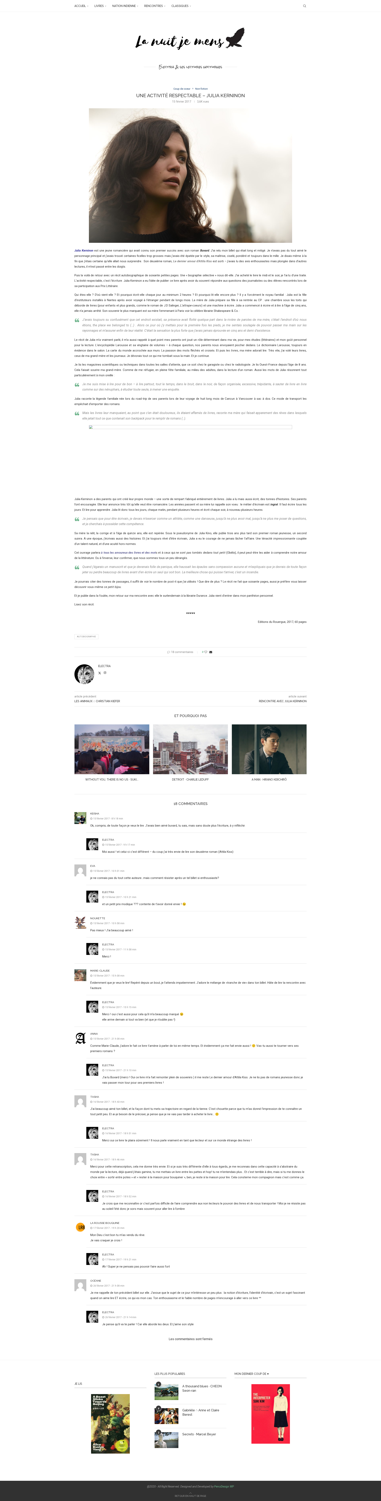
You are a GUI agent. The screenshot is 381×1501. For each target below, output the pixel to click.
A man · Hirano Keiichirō (190, 779)
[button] (79, 755)
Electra (104, 666)
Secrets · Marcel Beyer (199, 1434)
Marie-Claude (100, 970)
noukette (97, 918)
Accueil (80, 6)
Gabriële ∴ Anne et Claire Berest (200, 1412)
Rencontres (153, 6)
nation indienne (124, 6)
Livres (99, 6)
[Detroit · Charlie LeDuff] (111, 749)
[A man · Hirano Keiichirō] (190, 749)
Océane (95, 1280)
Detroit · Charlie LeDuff (111, 779)
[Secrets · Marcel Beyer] (166, 1440)
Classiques (180, 6)
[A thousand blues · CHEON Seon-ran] (166, 1392)
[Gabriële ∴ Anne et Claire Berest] (166, 1416)
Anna (94, 1033)
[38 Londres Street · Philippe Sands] (269, 749)
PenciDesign (221, 1486)
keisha (94, 813)
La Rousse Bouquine (104, 1223)
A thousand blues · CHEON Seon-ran (202, 1388)
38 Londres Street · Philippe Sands (269, 779)
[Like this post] (205, 652)
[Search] (305, 6)
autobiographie (86, 636)
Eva (92, 865)
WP (232, 1486)
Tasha (94, 1096)
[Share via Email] (210, 652)
